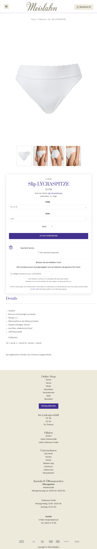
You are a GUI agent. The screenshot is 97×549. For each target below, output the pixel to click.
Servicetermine (48, 393)
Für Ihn (48, 421)
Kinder (48, 386)
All (49, 19)
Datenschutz (48, 470)
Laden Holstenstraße (49, 439)
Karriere (48, 457)
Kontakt (48, 517)
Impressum (48, 467)
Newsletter (48, 399)
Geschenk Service (27, 248)
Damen (48, 380)
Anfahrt (49, 436)
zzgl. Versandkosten (55, 193)
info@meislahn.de (51, 520)
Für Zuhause (48, 425)
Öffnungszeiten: (48, 484)
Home (33, 19)
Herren (48, 383)
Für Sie (48, 418)
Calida (49, 179)
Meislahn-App (48, 463)
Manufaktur (48, 389)
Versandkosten (48, 473)
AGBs (48, 396)
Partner (48, 460)
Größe (47, 202)
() (85, 7)
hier (34, 289)
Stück (44, 227)
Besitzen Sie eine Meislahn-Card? (49, 265)
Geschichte (48, 454)
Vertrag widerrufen (48, 406)
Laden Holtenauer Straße (48, 442)
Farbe (47, 214)
